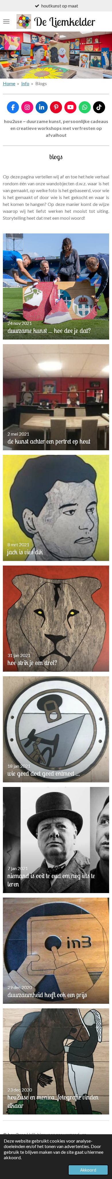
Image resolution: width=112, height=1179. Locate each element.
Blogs (41, 83)
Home (9, 83)
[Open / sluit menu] (6, 21)
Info (25, 83)
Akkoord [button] (88, 1170)
